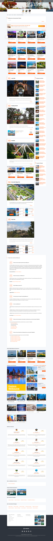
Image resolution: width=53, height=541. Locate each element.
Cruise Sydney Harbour (14, 326)
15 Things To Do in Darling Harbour (21, 208)
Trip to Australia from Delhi (14, 341)
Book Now (12, 42)
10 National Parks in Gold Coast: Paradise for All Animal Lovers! (42, 98)
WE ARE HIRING (10, 516)
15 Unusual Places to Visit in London (30, 251)
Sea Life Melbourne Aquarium (40, 383)
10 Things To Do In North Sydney (21, 214)
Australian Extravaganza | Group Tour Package (11, 70)
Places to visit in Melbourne (12, 483)
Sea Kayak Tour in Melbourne (41, 358)
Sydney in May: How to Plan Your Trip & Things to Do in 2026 (42, 136)
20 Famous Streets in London (21, 251)
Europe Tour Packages (22, 506)
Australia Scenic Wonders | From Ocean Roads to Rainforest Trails (40, 55)
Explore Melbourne (13, 387)
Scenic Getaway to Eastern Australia (21, 70)
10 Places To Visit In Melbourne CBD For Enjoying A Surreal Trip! (42, 170)
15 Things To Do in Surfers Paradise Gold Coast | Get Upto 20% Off (42, 153)
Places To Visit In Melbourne (41, 365)
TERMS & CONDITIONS (11, 518)
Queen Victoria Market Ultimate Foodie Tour (30, 358)
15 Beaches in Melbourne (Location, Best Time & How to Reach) (42, 166)
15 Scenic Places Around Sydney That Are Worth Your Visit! (42, 128)
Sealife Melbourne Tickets (14, 327)
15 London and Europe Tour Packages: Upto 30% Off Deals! (42, 86)
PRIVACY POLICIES (11, 519)
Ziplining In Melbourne (29, 173)
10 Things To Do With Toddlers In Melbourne (41, 401)
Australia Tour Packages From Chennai (15, 338)
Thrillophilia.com (25, 534)
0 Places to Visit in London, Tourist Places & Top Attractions (30, 246)
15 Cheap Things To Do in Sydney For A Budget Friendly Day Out (42, 107)
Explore (24, 212)
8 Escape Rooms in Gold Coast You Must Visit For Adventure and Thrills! (42, 144)
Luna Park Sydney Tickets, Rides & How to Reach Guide (42, 90)
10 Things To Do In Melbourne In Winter (41, 411)
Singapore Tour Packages (35, 506)
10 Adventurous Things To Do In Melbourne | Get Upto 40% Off (42, 175)
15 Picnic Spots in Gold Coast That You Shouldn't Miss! (42, 115)
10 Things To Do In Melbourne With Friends (21, 411)
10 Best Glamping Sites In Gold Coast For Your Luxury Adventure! (42, 102)
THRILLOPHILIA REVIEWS (11, 517)
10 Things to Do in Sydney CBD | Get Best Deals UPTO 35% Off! (42, 148)
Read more (43, 21)
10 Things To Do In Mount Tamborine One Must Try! (42, 119)
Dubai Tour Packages (16, 506)
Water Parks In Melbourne (18, 271)
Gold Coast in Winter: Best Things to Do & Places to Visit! (42, 157)
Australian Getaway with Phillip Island (31, 70)
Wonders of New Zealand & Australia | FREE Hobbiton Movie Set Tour (40, 70)
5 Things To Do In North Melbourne (31, 401)
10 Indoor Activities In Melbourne (21, 401)
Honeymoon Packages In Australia (17, 281)
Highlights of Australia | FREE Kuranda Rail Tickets (11, 55)
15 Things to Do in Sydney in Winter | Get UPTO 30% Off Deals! (42, 123)
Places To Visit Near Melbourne (17, 315)
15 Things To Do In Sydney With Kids (30, 214)
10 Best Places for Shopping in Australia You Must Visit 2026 (42, 81)
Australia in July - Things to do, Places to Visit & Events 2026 (42, 94)
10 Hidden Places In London (21, 248)
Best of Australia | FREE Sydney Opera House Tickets (31, 55)
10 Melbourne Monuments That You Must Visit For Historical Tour (42, 179)
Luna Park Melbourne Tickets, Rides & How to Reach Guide (11, 401)
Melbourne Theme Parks (17, 292)
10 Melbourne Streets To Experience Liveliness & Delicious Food (42, 183)
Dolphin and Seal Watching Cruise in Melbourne (11, 358)
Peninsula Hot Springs (13, 328)
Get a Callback (41, 26)
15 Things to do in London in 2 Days (30, 248)
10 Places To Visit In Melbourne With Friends (11, 422)
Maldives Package (10, 506)
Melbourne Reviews (10, 426)
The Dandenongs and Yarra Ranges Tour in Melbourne (21, 358)
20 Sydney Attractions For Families (21, 211)
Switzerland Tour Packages (28, 506)
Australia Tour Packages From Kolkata (15, 340)
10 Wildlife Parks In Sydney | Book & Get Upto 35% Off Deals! (42, 132)
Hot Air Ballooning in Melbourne (10, 174)
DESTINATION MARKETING (20, 516)
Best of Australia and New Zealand (21, 55)
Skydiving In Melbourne (20, 173)
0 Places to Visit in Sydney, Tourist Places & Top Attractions (30, 208)
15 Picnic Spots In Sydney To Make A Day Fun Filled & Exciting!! (42, 111)
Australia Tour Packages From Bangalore (16, 339)
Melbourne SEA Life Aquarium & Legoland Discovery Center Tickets (41, 39)
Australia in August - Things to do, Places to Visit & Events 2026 (42, 140)
